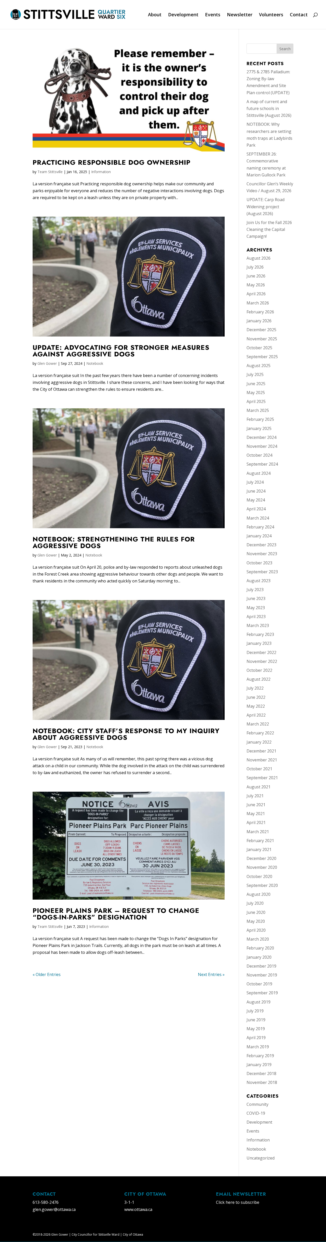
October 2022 (259, 670)
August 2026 (258, 258)
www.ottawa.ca (138, 1209)
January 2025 (259, 428)
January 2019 (259, 1064)
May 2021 (256, 813)
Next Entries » (211, 974)
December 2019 (261, 966)
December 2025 (261, 329)
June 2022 (256, 697)
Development (183, 15)
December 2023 (261, 545)
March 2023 (258, 625)
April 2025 (256, 401)
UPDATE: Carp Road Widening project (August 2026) (265, 206)
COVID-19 (256, 1113)
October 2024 (259, 455)
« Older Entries (47, 974)
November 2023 (262, 553)
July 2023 (255, 589)
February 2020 (260, 948)
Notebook (94, 363)
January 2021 (259, 849)
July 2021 (255, 796)
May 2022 (256, 706)
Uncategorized (261, 1158)
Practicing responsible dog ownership (112, 162)
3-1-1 (129, 1202)
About (154, 15)
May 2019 (256, 1028)
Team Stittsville (50, 171)
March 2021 (258, 831)
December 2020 (261, 858)
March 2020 (258, 939)
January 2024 (259, 536)
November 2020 (262, 867)
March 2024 (258, 518)
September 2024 (262, 464)
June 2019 (256, 1020)
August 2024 (258, 473)
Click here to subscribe (237, 1202)
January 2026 (259, 321)
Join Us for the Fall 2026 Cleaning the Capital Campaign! (269, 229)
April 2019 (256, 1037)
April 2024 (256, 509)
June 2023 (256, 598)
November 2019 (262, 975)
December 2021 (261, 751)
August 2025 (258, 365)
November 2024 (262, 446)
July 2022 (255, 688)
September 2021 (262, 777)
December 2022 (261, 652)
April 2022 (256, 715)
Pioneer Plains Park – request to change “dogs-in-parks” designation (116, 914)
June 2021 (256, 804)
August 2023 (258, 580)
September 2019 (262, 993)
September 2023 (262, 572)
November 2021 (262, 760)
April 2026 (256, 294)
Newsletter (239, 15)
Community (257, 1104)
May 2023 (256, 607)
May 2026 (256, 285)
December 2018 (261, 1073)
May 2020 (256, 921)
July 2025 (255, 374)
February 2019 (260, 1055)
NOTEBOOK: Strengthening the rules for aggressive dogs (114, 542)
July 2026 (255, 267)
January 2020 (259, 957)
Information (101, 171)
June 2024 (256, 491)
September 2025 (262, 356)
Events (212, 15)
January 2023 (259, 643)
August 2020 (258, 894)
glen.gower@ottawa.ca (54, 1209)
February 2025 (260, 419)
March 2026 (258, 303)
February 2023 (260, 634)
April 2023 (256, 616)
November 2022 (262, 661)
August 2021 (258, 787)
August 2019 (258, 1002)
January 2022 (259, 742)
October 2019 (259, 984)
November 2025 (262, 339)
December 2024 (261, 437)
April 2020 (256, 930)
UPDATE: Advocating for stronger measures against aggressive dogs (121, 351)
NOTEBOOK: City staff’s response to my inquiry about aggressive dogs (126, 734)
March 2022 (258, 724)
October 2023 (259, 563)
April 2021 (256, 822)
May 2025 (256, 392)
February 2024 (260, 527)
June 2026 (256, 276)
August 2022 (258, 679)
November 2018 (262, 1082)
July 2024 (255, 482)
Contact (299, 15)
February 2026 (260, 312)
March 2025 (258, 410)
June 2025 (256, 383)
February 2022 (260, 733)
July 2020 (255, 903)
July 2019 (255, 1011)
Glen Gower (47, 363)
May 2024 (256, 500)
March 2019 (258, 1047)
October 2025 (259, 348)
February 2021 (260, 840)
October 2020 (259, 876)
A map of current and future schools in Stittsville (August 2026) (269, 108)
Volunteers (271, 15)
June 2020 (256, 912)
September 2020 (262, 885)
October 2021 (259, 769)
